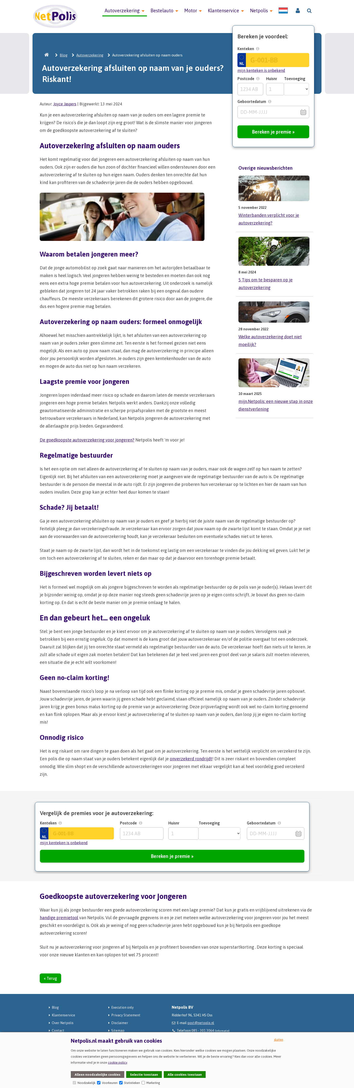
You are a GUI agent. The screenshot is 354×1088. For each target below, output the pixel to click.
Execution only (122, 1007)
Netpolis (259, 10)
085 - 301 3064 (202, 1031)
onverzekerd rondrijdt (191, 758)
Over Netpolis (62, 1023)
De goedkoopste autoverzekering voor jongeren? (87, 439)
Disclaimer (119, 1023)
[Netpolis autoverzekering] (55, 27)
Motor (190, 10)
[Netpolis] (47, 55)
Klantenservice (223, 10)
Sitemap (118, 1031)
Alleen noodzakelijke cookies (97, 1074)
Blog (63, 55)
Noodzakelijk (86, 1083)
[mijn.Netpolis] (298, 11)
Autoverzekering (122, 10)
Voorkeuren (109, 1083)
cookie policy (117, 1062)
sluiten (278, 1039)
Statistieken (131, 1083)
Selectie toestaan (144, 1074)
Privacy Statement (125, 1015)
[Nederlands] (283, 10)
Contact (58, 1031)
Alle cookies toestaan (185, 1074)
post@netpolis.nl (200, 1023)
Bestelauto (162, 10)
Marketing (153, 1083)
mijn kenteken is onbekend (261, 70)
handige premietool (59, 917)
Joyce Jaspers (64, 104)
